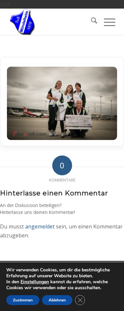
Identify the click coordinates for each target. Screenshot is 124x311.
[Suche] (90, 22)
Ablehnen (57, 300)
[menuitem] (90, 22)
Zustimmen (23, 300)
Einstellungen (35, 282)
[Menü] (106, 22)
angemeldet (40, 226)
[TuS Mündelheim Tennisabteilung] (51, 22)
